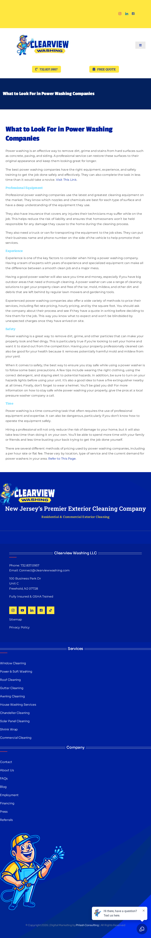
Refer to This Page (62, 458)
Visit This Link (66, 179)
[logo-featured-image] (43, 29)
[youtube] (22, 610)
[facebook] (133, 13)
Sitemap (15, 619)
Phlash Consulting (87, 925)
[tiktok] (50, 610)
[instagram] (119, 13)
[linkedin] (126, 13)
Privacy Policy (19, 627)
